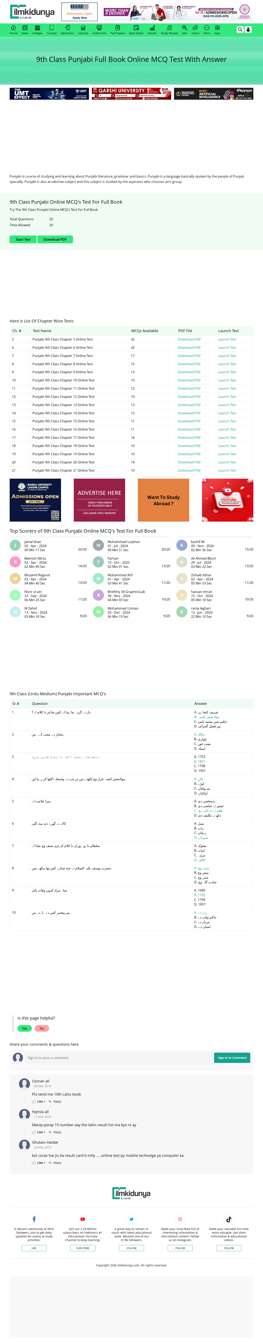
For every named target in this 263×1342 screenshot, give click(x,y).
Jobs (184, 33)
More (207, 33)
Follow (131, 1248)
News (25, 33)
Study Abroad (169, 33)
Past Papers (118, 33)
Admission (67, 33)
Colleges (37, 33)
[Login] (248, 29)
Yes (24, 1028)
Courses (52, 33)
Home (13, 33)
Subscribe (82, 1248)
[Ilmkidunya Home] (32, 11)
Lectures (83, 33)
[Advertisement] (131, 131)
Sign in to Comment (232, 1058)
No (42, 1028)
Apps (217, 33)
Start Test (23, 239)
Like (34, 1248)
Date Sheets (136, 33)
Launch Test (227, 339)
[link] (79, 11)
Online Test (99, 33)
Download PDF (55, 239)
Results (152, 33)
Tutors (195, 33)
